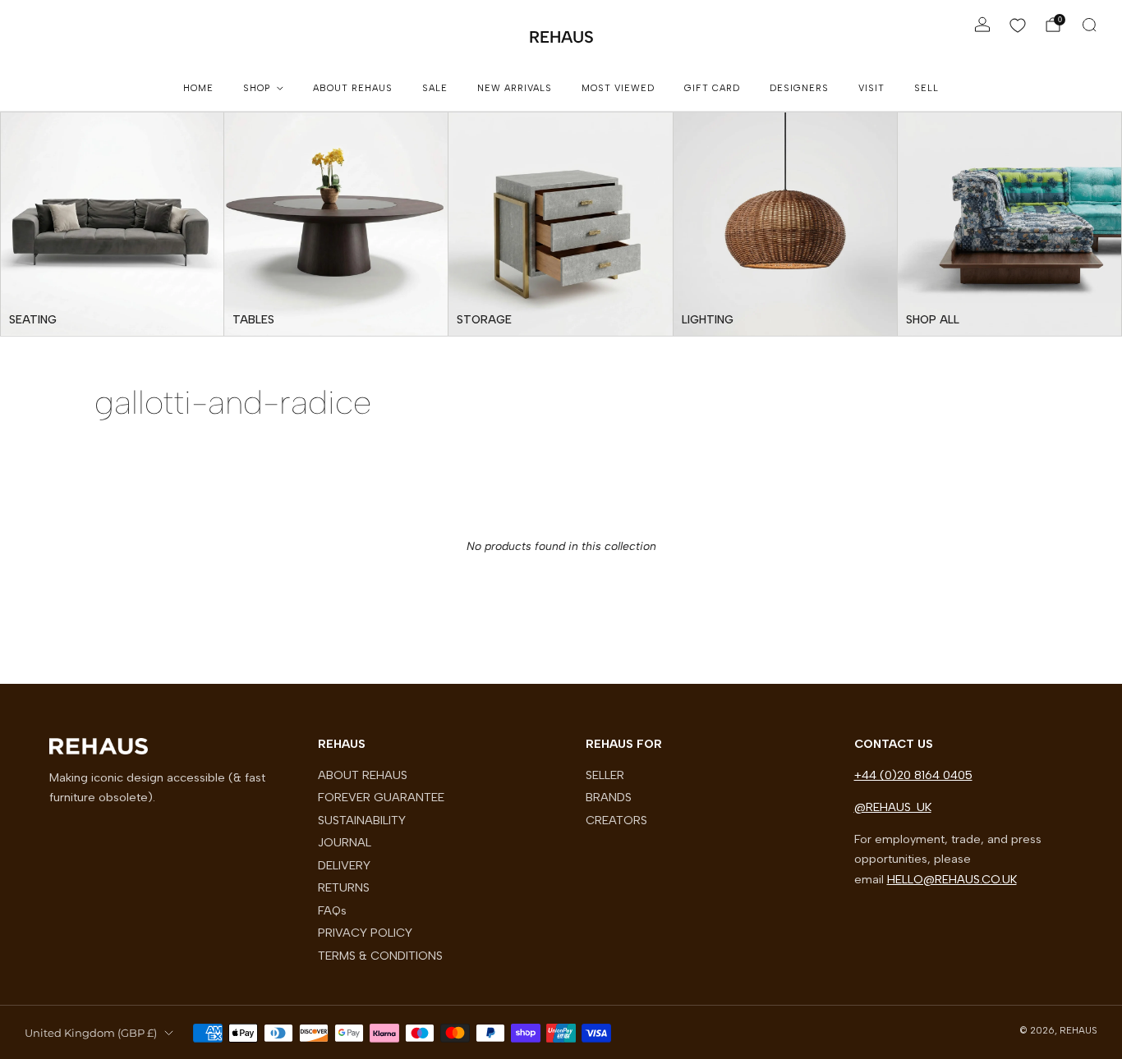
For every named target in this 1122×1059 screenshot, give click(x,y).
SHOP (256, 88)
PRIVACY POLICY (365, 932)
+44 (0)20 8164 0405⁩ (913, 775)
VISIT (871, 88)
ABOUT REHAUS (353, 88)
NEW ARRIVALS (514, 88)
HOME (198, 88)
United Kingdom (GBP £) (91, 1032)
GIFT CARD (712, 88)
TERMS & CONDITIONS (380, 955)
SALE (435, 88)
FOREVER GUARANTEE (381, 797)
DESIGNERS (799, 88)
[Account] (982, 24)
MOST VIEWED (618, 88)
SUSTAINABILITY (362, 820)
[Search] (1089, 24)
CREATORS (616, 820)
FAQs (332, 910)
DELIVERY (344, 865)
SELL (926, 88)
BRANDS (609, 797)
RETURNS (344, 887)
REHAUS (561, 37)
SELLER (605, 775)
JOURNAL (344, 842)
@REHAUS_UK (892, 807)
